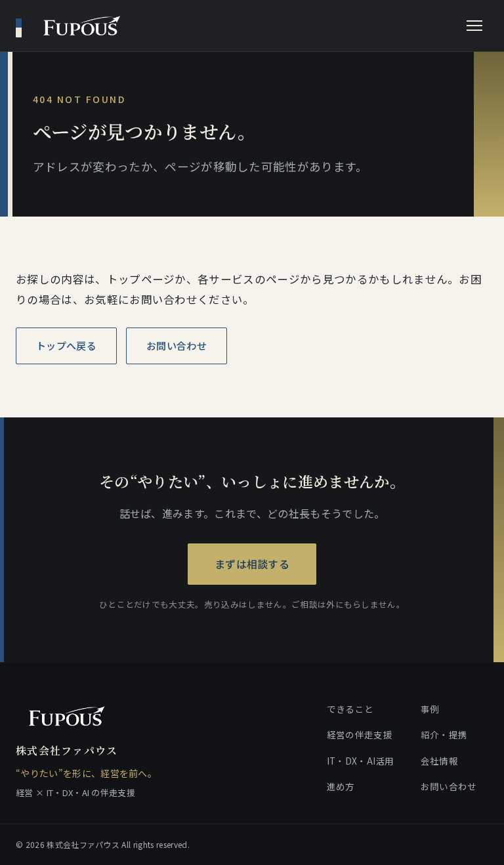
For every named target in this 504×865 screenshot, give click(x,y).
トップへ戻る (66, 345)
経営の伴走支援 (359, 734)
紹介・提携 (444, 734)
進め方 (341, 786)
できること (350, 708)
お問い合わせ (176, 345)
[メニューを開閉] (474, 25)
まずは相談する (252, 564)
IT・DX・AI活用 (360, 760)
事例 (430, 708)
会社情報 (439, 760)
